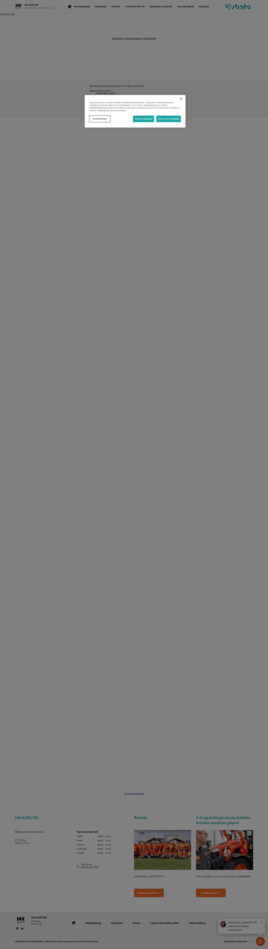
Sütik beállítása (100, 118)
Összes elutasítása (143, 118)
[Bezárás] (181, 98)
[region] (135, 111)
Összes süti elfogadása (168, 118)
